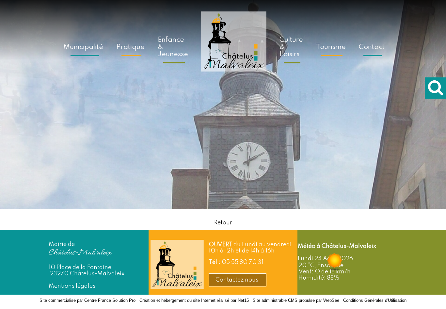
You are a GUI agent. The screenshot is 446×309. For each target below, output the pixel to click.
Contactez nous (237, 280)
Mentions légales (72, 286)
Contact (372, 47)
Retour (223, 223)
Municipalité (83, 47)
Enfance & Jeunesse (173, 47)
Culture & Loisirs (291, 47)
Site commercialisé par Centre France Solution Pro (87, 300)
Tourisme (331, 47)
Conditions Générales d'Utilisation (374, 300)
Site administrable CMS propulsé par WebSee (296, 300)
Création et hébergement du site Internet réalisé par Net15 (194, 300)
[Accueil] (234, 46)
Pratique (130, 47)
